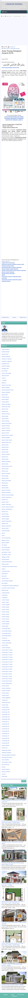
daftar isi (4, 382)
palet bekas (5, 573)
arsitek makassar (6, 356)
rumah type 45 (5, 726)
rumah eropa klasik (6, 643)
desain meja (5, 471)
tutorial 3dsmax (6, 769)
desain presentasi (6, 492)
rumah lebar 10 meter (7, 650)
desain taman (5, 514)
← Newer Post (5, 317)
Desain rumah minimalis (8, 272)
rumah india (5, 645)
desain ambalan (6, 387)
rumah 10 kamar (6, 604)
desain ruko (5, 499)
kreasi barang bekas (7, 561)
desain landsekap (6, 461)
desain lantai (5, 464)
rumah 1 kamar (5, 600)
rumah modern (5, 693)
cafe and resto (5, 375)
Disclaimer (14, 996)
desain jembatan (6, 437)
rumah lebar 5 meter (7, 671)
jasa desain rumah (6, 552)
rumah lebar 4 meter (7, 669)
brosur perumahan (6, 373)
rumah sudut (5, 705)
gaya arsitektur (5, 542)
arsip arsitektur (5, 349)
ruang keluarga (5, 592)
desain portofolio (6, 490)
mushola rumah (6, 571)
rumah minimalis (6, 690)
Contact (12, 994)
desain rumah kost (6, 504)
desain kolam (5, 452)
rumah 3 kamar (5, 611)
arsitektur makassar (7, 361)
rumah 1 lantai (5, 602)
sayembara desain (15, 48)
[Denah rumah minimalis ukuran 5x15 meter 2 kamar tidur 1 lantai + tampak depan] (14, 894)
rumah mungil (5, 695)
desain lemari (5, 468)
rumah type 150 (6, 716)
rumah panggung (6, 697)
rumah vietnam (5, 745)
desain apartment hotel (7, 390)
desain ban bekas (6, 404)
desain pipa (5, 485)
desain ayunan (5, 397)
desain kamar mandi (7, 440)
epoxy (3, 533)
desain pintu (5, 483)
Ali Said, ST (12, 47)
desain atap (5, 394)
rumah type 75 (5, 736)
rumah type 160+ (6, 719)
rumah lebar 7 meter (7, 676)
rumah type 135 (6, 714)
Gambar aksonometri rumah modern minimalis (14, 270)
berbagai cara (5, 368)
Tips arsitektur (5, 759)
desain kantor (5, 444)
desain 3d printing (6, 385)
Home (14, 317)
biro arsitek (4, 371)
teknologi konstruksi (7, 757)
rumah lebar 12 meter (7, 654)
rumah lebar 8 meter (7, 678)
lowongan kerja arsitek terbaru (9, 566)
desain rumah (5, 502)
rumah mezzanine (6, 688)
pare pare (4, 576)
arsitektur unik (5, 363)
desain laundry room (7, 466)
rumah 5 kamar (5, 621)
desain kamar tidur (6, 442)
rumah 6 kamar (5, 623)
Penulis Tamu (5, 578)
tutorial (3, 767)
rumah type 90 (5, 743)
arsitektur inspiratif (6, 359)
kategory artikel (6, 557)
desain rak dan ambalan (8, 495)
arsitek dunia (5, 354)
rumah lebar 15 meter (7, 662)
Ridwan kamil (5, 590)
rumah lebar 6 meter (7, 674)
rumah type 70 (5, 733)
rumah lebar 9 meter (7, 681)
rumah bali (4, 638)
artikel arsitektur (6, 366)
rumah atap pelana (6, 635)
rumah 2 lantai (5, 609)
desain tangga (5, 518)
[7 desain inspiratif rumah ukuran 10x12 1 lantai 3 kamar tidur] (14, 793)
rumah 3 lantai (5, 614)
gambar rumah (5, 540)
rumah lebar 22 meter (7, 666)
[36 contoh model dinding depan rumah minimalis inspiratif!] (14, 915)
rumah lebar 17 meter (7, 664)
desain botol (5, 411)
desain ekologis (6, 425)
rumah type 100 (6, 709)
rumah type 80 (5, 738)
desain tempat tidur (7, 521)
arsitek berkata (5, 351)
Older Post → (23, 317)
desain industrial (6, 430)
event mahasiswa (6, 538)
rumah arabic (5, 626)
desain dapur (5, 416)
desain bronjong (6, 413)
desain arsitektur (6, 392)
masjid (3, 569)
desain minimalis (6, 473)
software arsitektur (6, 752)
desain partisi (5, 478)
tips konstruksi (5, 764)
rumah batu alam (6, 640)
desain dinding (5, 421)
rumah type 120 (6, 712)
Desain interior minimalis (8, 273)
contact (3, 378)
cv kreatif (4, 380)
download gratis (6, 530)
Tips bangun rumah (7, 762)
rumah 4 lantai (5, 619)
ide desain (4, 545)
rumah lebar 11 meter (7, 652)
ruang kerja (4, 595)
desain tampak (5, 516)
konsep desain (5, 559)
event (3, 535)
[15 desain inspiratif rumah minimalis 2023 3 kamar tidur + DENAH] (14, 876)
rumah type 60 (5, 731)
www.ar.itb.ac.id (6, 261)
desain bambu (5, 402)
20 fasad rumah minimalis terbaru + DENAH (13, 985)
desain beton (5, 409)
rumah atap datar (6, 628)
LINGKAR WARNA (14, 4)
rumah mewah (5, 685)
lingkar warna (6, 48)
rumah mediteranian (7, 683)
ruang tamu (4, 597)
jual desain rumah (6, 554)
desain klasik (5, 449)
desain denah (5, 418)
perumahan (4, 583)
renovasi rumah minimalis (8, 588)
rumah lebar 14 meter (7, 659)
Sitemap (5, 994)
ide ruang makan (6, 547)
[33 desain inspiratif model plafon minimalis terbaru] (14, 835)
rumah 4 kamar (5, 616)
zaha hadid (4, 776)
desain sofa (5, 511)
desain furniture (6, 428)
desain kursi (5, 456)
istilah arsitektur (6, 549)
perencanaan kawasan (7, 580)
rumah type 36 (5, 724)
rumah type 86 (5, 740)
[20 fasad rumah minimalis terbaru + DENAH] (14, 978)
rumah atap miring (6, 633)
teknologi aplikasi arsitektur (9, 755)
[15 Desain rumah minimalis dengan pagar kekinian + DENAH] (14, 957)
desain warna (5, 528)
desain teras (5, 523)
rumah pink (4, 700)
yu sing (3, 774)
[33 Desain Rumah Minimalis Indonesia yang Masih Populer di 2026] (14, 855)
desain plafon (5, 487)
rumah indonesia (6, 647)
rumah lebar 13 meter (7, 657)
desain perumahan (6, 480)
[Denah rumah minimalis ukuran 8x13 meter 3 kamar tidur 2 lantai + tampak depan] (14, 814)
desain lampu (5, 459)
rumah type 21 (5, 721)
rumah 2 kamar (5, 607)
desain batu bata (6, 406)
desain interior (5, 433)
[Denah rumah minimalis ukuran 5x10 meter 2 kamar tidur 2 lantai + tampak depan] (14, 936)
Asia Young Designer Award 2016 (11, 52)
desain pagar (5, 475)
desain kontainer (6, 454)
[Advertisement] (14, 31)
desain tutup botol (6, 526)
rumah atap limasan (7, 631)
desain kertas (5, 447)
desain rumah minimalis (8, 507)
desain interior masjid (7, 435)
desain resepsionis (6, 497)
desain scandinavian (7, 509)
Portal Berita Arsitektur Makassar (10, 585)
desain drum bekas (6, 423)
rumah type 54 (5, 728)
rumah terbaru (5, 707)
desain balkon (5, 399)
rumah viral (4, 747)
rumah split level (6, 702)
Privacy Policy (20, 994)
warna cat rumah (6, 771)
